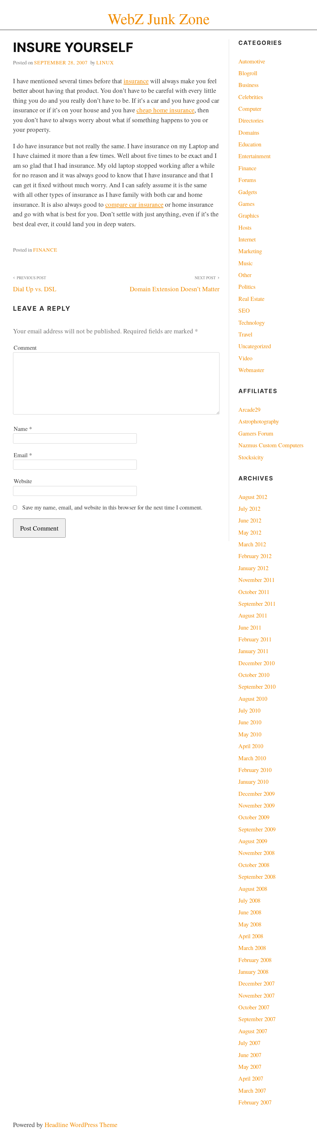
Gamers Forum (255, 433)
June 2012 (249, 520)
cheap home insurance (165, 110)
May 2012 (249, 532)
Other (244, 275)
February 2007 (254, 1102)
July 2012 (249, 508)
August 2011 (252, 615)
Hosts (244, 227)
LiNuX (105, 62)
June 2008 (249, 912)
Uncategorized (254, 346)
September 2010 (257, 686)
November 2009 (256, 805)
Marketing (250, 251)
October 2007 (253, 1007)
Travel (245, 334)
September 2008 (257, 876)
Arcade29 (249, 409)
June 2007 (249, 1055)
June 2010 (249, 722)
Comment (25, 347)
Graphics (248, 215)
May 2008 (249, 924)
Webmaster (251, 370)
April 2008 (250, 936)
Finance (45, 249)
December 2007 (256, 983)
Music (245, 263)
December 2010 (256, 663)
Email (23, 455)
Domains (248, 132)
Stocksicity (250, 457)
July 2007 (249, 1043)
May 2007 (249, 1066)
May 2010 (249, 734)
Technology (251, 322)
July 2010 (249, 710)
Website (23, 481)
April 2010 (250, 746)
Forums (247, 180)
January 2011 (253, 651)
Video (245, 358)
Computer (249, 108)
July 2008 (249, 900)
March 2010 (252, 758)
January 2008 (253, 971)
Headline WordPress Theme (81, 1124)
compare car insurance (134, 204)
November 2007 (256, 995)
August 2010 (252, 698)
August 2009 (252, 841)
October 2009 (253, 817)
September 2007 (257, 1019)
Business (248, 85)
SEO (244, 310)
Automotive (251, 61)
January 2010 (253, 781)
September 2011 (257, 603)
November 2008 (256, 852)
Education (249, 144)
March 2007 (252, 1090)
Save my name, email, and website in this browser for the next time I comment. (112, 507)
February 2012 (254, 556)
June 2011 (249, 627)
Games (246, 203)
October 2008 (253, 865)
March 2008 (252, 948)
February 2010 (254, 770)
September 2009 (257, 829)
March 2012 (252, 544)
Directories (250, 120)
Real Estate (251, 298)
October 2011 (253, 592)
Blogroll (247, 73)
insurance (136, 80)
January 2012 (253, 568)
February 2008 (254, 960)
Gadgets (247, 192)
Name (23, 428)
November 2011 (256, 579)
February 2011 (254, 639)
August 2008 (252, 888)
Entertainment (254, 156)
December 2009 (256, 793)
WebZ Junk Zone (159, 18)
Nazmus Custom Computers (270, 445)
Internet (247, 239)
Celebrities (250, 97)
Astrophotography (258, 421)
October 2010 (253, 675)
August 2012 (252, 497)
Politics (246, 286)
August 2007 (252, 1031)
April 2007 (250, 1078)
